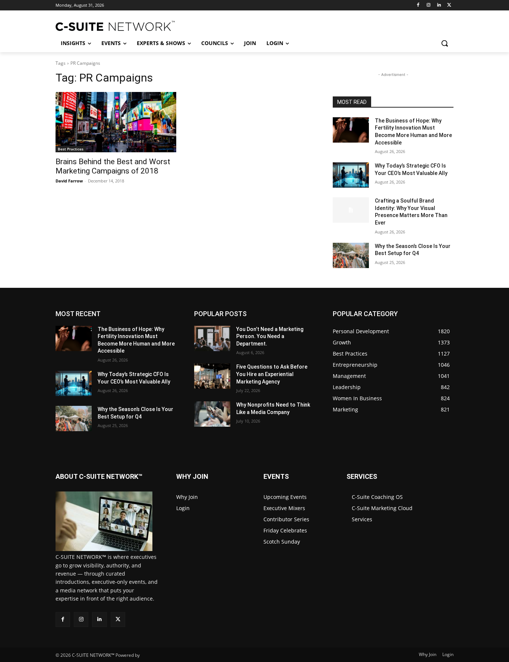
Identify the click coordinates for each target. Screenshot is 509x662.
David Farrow (69, 181)
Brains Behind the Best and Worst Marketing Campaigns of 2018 (113, 166)
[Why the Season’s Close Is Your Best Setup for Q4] (351, 255)
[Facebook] (418, 5)
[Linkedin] (438, 5)
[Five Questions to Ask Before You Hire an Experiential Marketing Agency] (212, 376)
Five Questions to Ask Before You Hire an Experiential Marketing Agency (271, 374)
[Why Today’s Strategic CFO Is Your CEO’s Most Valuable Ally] (351, 175)
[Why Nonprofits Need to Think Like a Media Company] (212, 414)
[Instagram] (428, 5)
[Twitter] (449, 5)
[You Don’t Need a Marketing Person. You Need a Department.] (212, 338)
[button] (444, 43)
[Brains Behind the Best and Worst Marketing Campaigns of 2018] (116, 122)
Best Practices (70, 149)
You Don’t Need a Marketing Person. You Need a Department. (269, 336)
